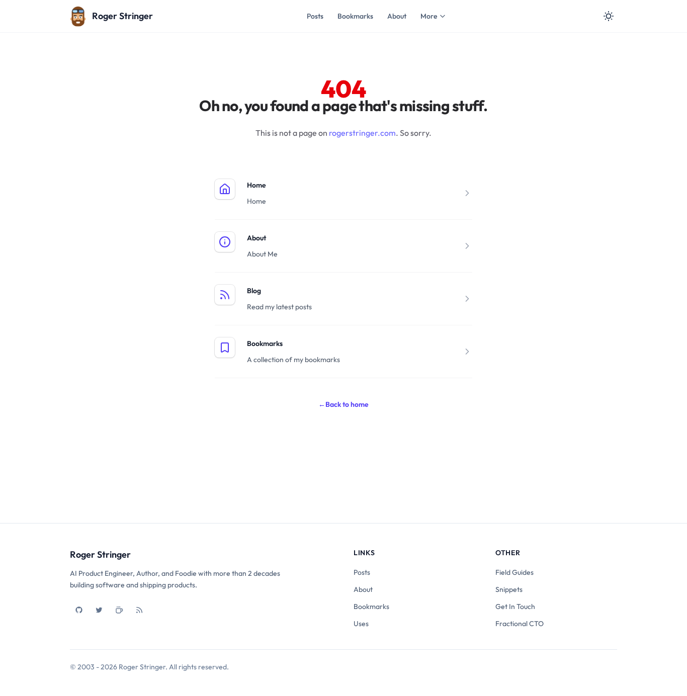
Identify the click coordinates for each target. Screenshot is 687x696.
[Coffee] (119, 610)
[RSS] (139, 610)
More (428, 16)
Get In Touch (515, 606)
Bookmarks (355, 16)
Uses (361, 623)
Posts (315, 16)
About (396, 16)
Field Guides (514, 572)
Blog (254, 290)
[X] (99, 610)
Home (256, 185)
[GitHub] (79, 610)
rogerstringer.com (362, 133)
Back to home (343, 404)
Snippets (509, 589)
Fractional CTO (519, 623)
